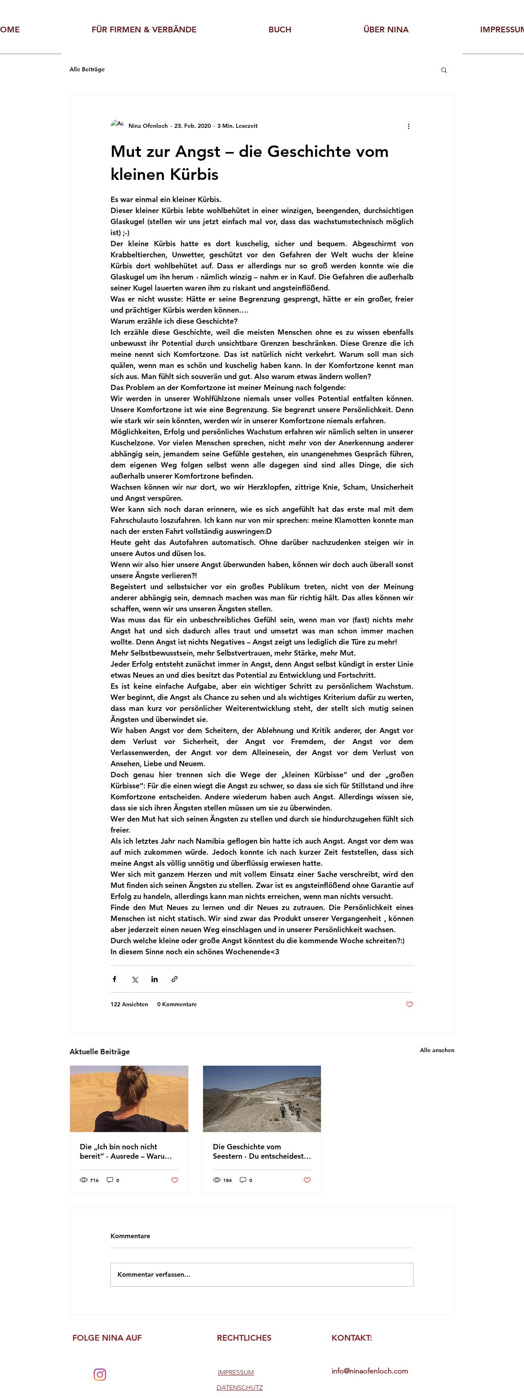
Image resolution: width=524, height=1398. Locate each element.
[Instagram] (100, 1374)
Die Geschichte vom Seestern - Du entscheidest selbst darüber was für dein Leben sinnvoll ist (259, 1151)
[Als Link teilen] (174, 979)
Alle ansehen (437, 1050)
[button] (444, 69)
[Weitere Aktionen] (408, 126)
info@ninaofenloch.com (370, 1370)
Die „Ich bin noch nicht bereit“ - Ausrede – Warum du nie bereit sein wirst (125, 1151)
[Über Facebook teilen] (114, 979)
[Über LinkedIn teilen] (154, 979)
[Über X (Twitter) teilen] (134, 979)
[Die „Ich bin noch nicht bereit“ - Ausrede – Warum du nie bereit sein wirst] (129, 1099)
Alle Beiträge (87, 69)
